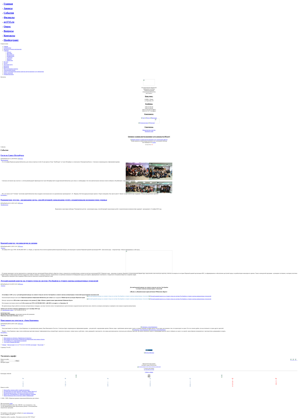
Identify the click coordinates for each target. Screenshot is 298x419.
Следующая (33, 344)
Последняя (40, 344)
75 (21, 344)
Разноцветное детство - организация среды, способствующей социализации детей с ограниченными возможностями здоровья (54, 200)
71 (15, 344)
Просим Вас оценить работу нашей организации (17, 390)
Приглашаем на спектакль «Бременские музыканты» (18, 338)
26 (23, 385)
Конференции (4, 204)
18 (276, 383)
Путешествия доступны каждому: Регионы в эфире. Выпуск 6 (20, 391)
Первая (4, 344)
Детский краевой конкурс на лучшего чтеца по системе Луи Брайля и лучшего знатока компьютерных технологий (49, 281)
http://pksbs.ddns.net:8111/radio (149, 369)
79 (27, 344)
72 (16, 344)
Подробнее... (4, 195)
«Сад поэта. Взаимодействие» (12, 342)
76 (23, 344)
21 (107, 384)
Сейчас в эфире (149, 372)
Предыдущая (10, 344)
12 (23, 383)
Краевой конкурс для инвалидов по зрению (19, 243)
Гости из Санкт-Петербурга (12, 155)
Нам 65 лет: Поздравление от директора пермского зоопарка (20, 394)
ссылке (154, 142)
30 (190, 385)
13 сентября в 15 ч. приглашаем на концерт (15, 340)
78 (26, 344)
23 (190, 384)
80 (29, 344)
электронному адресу (8, 310)
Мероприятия (4, 160)
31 (232, 385)
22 (150, 384)
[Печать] (20, 158)
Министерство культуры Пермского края (148, 130)
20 (65, 384)
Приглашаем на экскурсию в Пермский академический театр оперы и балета (24, 339)
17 (232, 383)
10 (232, 381)
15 (150, 383)
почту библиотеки (28, 413)
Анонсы (3, 248)
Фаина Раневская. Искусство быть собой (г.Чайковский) (19, 395)
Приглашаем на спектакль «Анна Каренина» (20, 320)
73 (18, 344)
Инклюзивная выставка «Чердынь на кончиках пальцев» (19, 392)
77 (24, 344)
